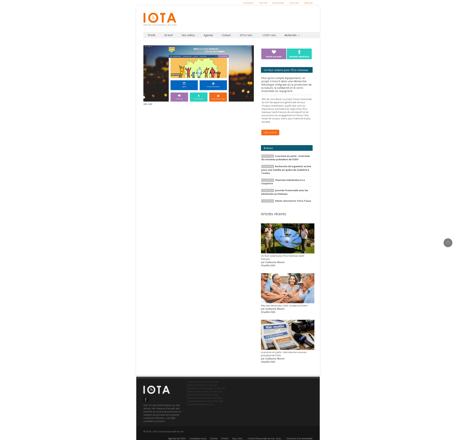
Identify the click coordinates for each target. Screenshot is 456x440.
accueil (190, 381)
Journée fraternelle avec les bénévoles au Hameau (284, 192)
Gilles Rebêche (194, 391)
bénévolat (213, 381)
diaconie (212, 385)
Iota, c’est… (238, 438)
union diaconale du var (198, 404)
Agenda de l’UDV (177, 438)
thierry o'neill (204, 401)
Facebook (248, 3)
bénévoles (202, 385)
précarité (191, 397)
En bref (168, 35)
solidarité (192, 401)
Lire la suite (270, 132)
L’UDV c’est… (270, 35)
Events (214, 438)
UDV (221, 401)
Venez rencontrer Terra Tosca (293, 200)
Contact (226, 35)
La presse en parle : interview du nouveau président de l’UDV (285, 157)
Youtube (294, 3)
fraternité (220, 388)
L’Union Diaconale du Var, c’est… (265, 438)
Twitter (263, 3)
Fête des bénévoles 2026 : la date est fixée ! (284, 305)
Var (212, 404)
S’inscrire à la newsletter (299, 438)
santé (200, 397)
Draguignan (209, 388)
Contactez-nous (198, 438)
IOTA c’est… (247, 35)
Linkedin (308, 3)
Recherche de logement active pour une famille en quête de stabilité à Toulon (286, 169)
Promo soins (211, 394)
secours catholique (213, 397)
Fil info (152, 35)
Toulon (214, 401)
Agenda (208, 35)
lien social (200, 394)
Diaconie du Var (195, 388)
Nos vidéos (188, 35)
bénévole (191, 385)
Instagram (278, 3)
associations (201, 381)
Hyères (206, 391)
